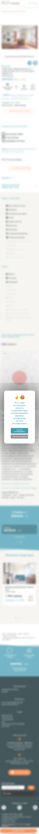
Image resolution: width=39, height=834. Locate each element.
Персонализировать (20, 437)
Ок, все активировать (19, 431)
